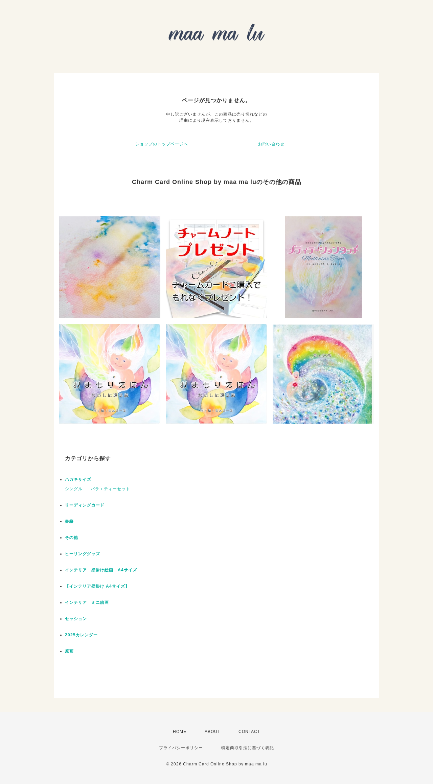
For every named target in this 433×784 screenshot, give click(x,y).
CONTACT (249, 731)
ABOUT (212, 731)
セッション (76, 618)
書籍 (69, 521)
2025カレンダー (81, 635)
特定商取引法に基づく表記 (247, 747)
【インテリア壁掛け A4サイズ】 (97, 586)
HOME (179, 731)
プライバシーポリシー (181, 747)
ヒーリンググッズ (82, 553)
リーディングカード (85, 505)
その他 (71, 537)
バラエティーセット (110, 488)
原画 (69, 651)
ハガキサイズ (78, 479)
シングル (74, 488)
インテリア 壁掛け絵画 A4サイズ (101, 570)
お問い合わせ (271, 144)
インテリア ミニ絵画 (87, 602)
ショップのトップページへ (161, 144)
